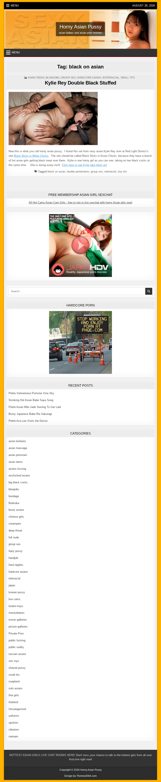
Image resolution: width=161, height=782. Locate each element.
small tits (128, 77)
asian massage (18, 448)
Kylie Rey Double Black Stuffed (80, 83)
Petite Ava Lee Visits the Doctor (28, 420)
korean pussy (17, 592)
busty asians (16, 509)
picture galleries (18, 626)
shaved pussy (17, 667)
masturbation (16, 612)
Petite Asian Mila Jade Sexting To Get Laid (35, 407)
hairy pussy (16, 551)
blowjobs (53, 77)
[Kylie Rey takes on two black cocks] (53, 144)
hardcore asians (89, 77)
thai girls (14, 695)
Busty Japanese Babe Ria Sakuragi (30, 413)
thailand (13, 702)
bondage (14, 496)
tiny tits (122, 171)
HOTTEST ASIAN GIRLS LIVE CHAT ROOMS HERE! (42, 755)
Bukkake (14, 503)
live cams (14, 599)
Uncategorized (17, 709)
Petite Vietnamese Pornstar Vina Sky (31, 393)
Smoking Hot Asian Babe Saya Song (31, 400)
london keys (16, 606)
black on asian (56, 171)
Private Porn (16, 633)
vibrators (14, 729)
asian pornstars (18, 455)
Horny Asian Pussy (80, 26)
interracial (111, 77)
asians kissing (17, 468)
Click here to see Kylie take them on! (84, 165)
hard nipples (16, 564)
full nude (14, 537)
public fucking (17, 640)
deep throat (15, 530)
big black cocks (18, 482)
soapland (14, 681)
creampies (15, 523)
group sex (68, 77)
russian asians (17, 654)
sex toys (14, 660)
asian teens (36, 77)
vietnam (13, 736)
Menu (15, 5)
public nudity (16, 647)
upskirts (13, 722)
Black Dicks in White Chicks (31, 155)
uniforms (14, 715)
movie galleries (18, 619)
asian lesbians (17, 441)
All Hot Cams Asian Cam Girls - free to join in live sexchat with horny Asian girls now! (80, 202)
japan (12, 585)
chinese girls (16, 516)
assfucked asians (19, 475)
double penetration (78, 171)
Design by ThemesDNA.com (80, 775)
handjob (13, 557)
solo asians (15, 688)
